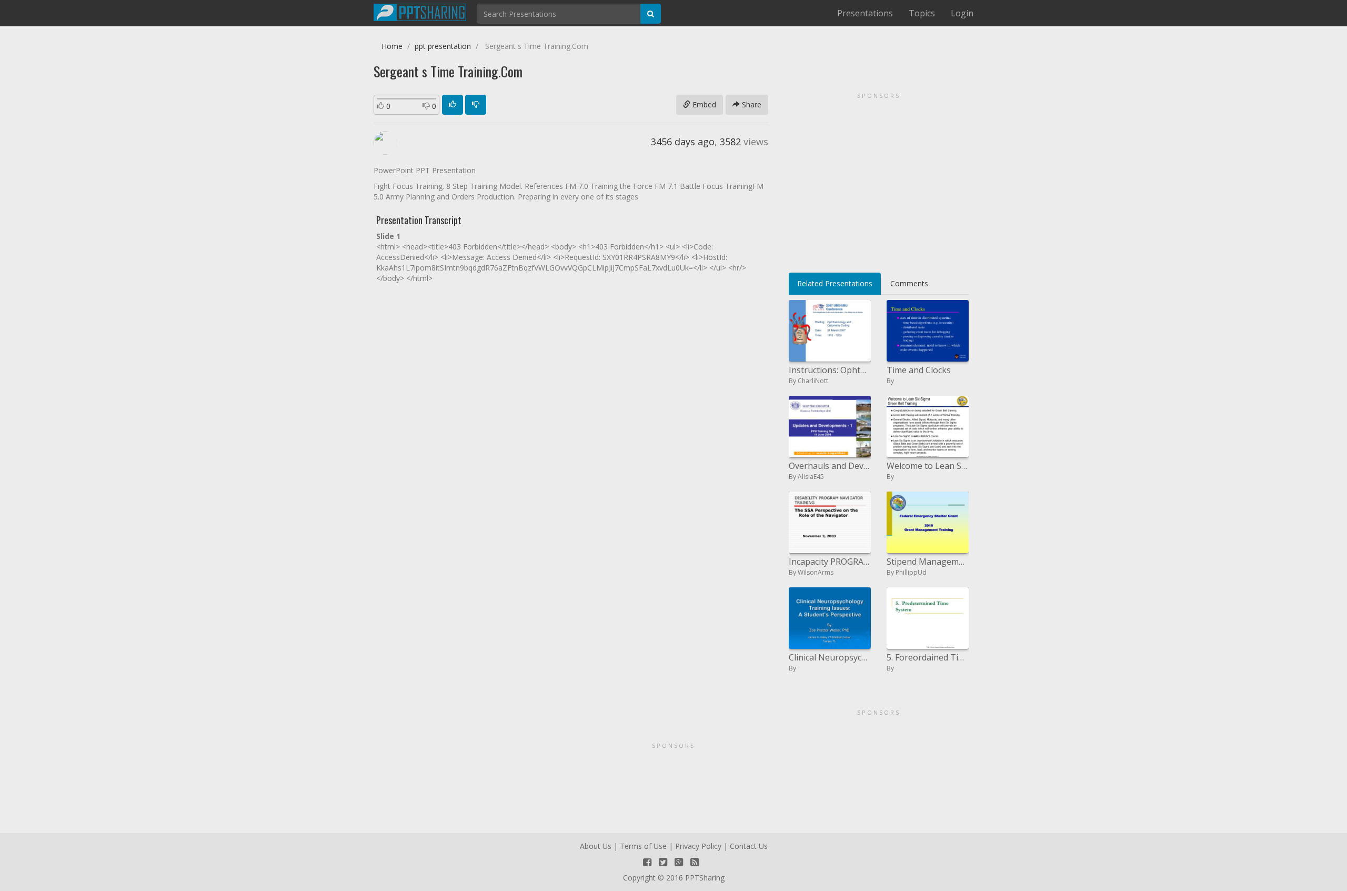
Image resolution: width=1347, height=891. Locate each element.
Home (392, 46)
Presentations (865, 13)
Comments (909, 283)
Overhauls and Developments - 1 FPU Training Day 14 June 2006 (830, 466)
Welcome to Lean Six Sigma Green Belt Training (928, 466)
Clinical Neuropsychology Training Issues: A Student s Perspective (830, 657)
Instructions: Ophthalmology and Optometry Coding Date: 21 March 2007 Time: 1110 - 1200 (830, 370)
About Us (595, 846)
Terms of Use (643, 846)
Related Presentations (834, 283)
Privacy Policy (698, 846)
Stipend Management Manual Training (928, 561)
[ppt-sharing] (420, 11)
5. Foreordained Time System (928, 657)
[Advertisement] (879, 179)
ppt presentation (443, 46)
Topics (922, 13)
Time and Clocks (919, 370)
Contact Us (749, 846)
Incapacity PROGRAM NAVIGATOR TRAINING (830, 561)
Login (962, 13)
